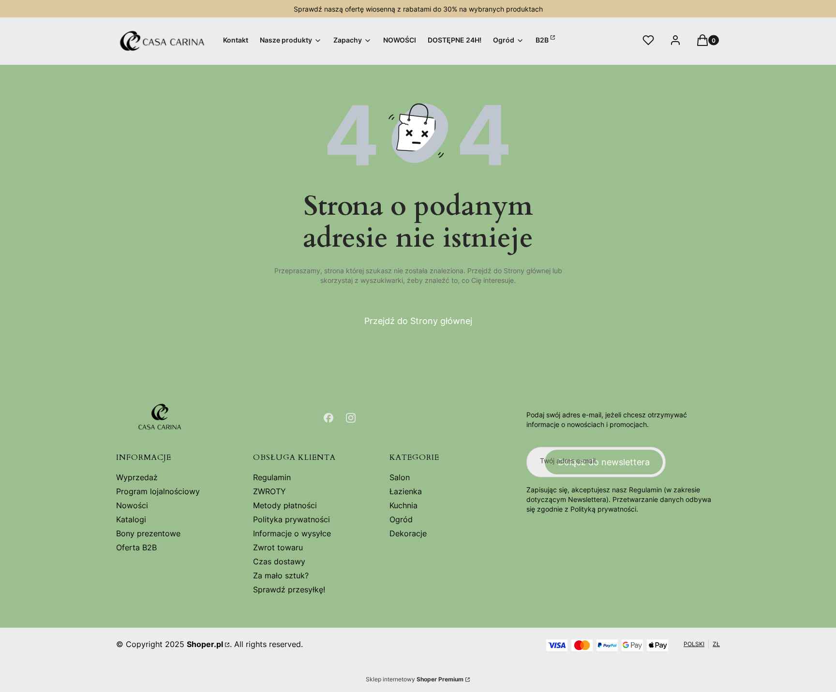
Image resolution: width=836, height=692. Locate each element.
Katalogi (131, 519)
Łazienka (405, 491)
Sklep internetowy (414, 679)
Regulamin (272, 477)
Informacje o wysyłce (292, 533)
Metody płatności (285, 505)
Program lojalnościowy (158, 491)
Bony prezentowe (148, 533)
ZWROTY (269, 491)
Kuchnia (403, 505)
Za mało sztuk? (281, 575)
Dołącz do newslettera (604, 462)
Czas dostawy (279, 561)
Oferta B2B (136, 547)
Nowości (132, 505)
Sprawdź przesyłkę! (289, 589)
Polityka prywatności (291, 519)
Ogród (401, 519)
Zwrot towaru (278, 547)
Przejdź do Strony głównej (418, 321)
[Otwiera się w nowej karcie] (328, 418)
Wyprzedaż (137, 477)
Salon (399, 477)
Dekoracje (408, 533)
